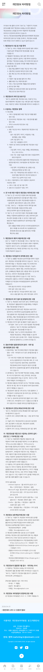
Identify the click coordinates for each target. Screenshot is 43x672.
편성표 (21, 669)
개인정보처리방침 (19, 620)
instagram (16, 647)
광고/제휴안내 (33, 620)
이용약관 (7, 620)
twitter (21, 647)
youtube (26, 647)
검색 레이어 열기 (39, 4)
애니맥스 (38, 669)
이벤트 (30, 669)
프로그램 (13, 669)
